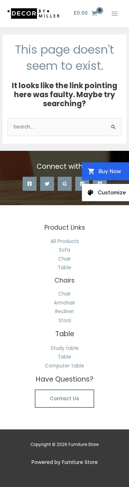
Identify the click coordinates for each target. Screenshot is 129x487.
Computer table (64, 365)
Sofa (64, 250)
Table (64, 267)
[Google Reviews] (65, 184)
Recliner (64, 311)
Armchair (64, 302)
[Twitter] (47, 184)
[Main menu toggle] (115, 13)
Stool (64, 320)
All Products (65, 241)
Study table (65, 348)
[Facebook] (30, 184)
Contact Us (64, 398)
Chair (64, 259)
